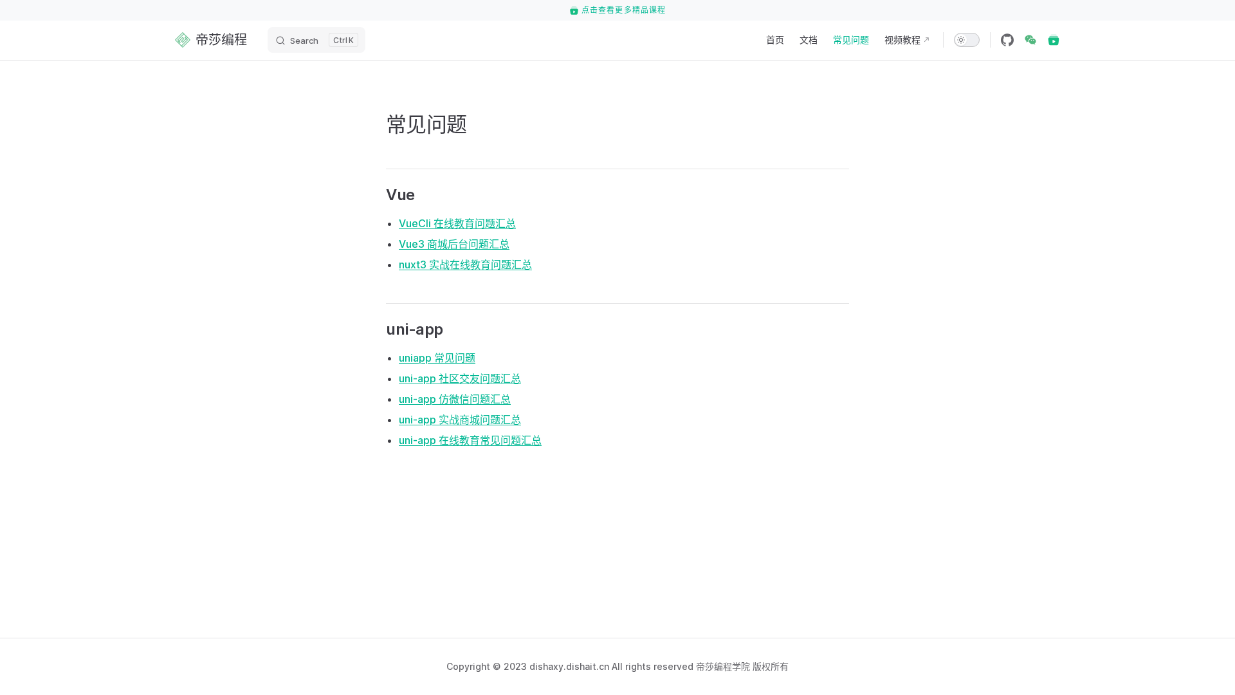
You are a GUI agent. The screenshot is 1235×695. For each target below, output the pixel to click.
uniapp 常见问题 (437, 357)
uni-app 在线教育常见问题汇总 (470, 440)
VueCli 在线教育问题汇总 (457, 223)
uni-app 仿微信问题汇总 (455, 399)
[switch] (967, 40)
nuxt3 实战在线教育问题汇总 (465, 264)
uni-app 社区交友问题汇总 (460, 378)
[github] (1007, 39)
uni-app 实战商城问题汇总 (460, 419)
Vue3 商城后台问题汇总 (454, 243)
